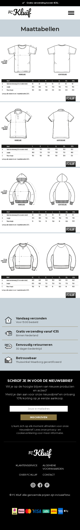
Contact (49, 474)
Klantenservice (26, 465)
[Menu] (71, 13)
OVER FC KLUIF (28, 474)
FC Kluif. (17, 494)
